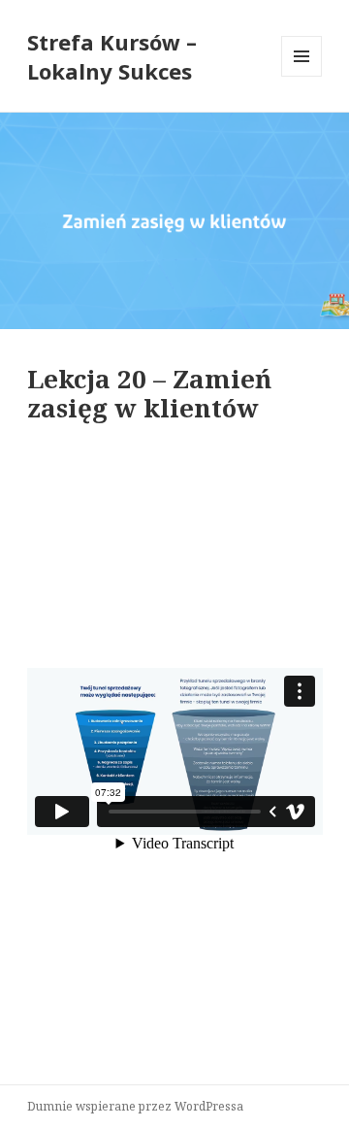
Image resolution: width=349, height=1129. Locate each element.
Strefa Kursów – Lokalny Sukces (112, 56)
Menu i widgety (302, 76)
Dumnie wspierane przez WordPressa (135, 1106)
